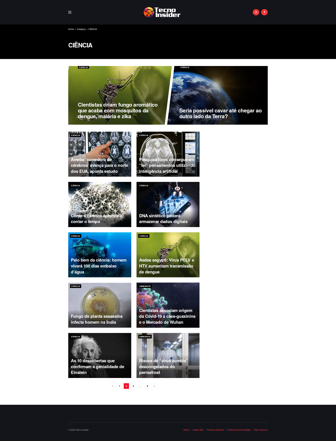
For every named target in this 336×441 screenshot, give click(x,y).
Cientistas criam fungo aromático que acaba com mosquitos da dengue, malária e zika (118, 110)
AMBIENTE (145, 286)
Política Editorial (215, 429)
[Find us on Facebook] (264, 12)
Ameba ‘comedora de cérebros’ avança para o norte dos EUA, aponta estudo (99, 165)
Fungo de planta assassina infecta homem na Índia (96, 319)
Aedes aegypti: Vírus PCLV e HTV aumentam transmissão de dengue (166, 266)
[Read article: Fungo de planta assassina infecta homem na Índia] (99, 305)
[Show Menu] (69, 12)
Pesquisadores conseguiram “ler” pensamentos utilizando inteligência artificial (167, 165)
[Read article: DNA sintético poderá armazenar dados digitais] (168, 204)
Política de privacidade (238, 429)
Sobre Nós (198, 429)
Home (71, 28)
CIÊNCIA (92, 28)
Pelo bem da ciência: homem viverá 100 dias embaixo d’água (99, 266)
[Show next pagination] (154, 386)
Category (81, 28)
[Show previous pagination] (112, 386)
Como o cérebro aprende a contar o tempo (96, 218)
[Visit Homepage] (162, 12)
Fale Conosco (261, 429)
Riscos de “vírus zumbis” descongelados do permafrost (163, 366)
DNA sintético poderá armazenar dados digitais (163, 218)
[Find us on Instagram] (256, 12)
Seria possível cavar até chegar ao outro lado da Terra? (220, 113)
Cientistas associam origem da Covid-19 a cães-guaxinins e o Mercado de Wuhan (167, 316)
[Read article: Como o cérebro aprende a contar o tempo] (99, 204)
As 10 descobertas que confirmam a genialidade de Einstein (97, 366)
